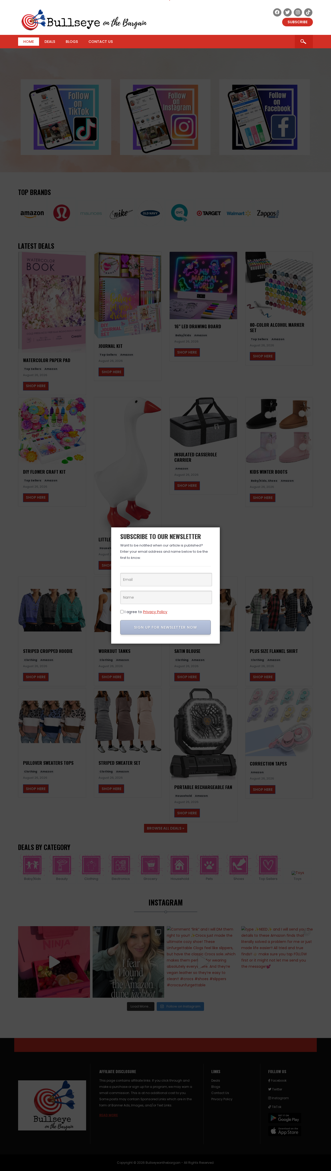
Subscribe (297, 22)
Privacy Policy (155, 611)
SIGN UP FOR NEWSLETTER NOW (165, 627)
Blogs (72, 41)
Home (28, 41)
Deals (49, 41)
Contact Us (100, 41)
